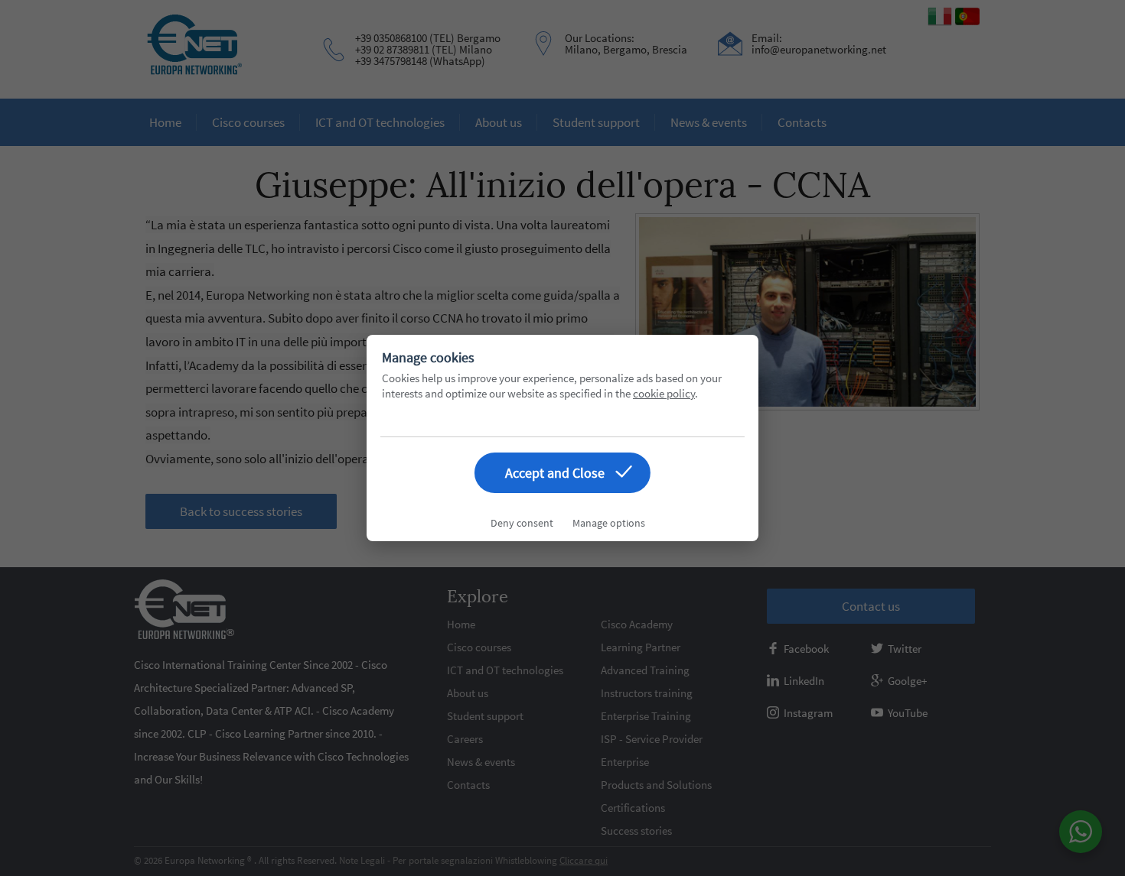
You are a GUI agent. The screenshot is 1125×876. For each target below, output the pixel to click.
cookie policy (664, 393)
